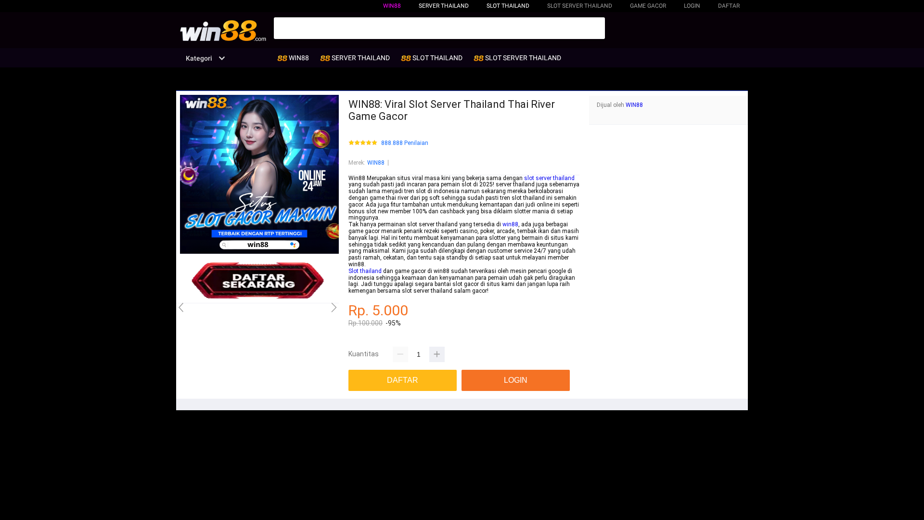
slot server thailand (549, 178)
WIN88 (392, 5)
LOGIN (692, 5)
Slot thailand (365, 271)
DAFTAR (729, 5)
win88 (510, 224)
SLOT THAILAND (508, 5)
